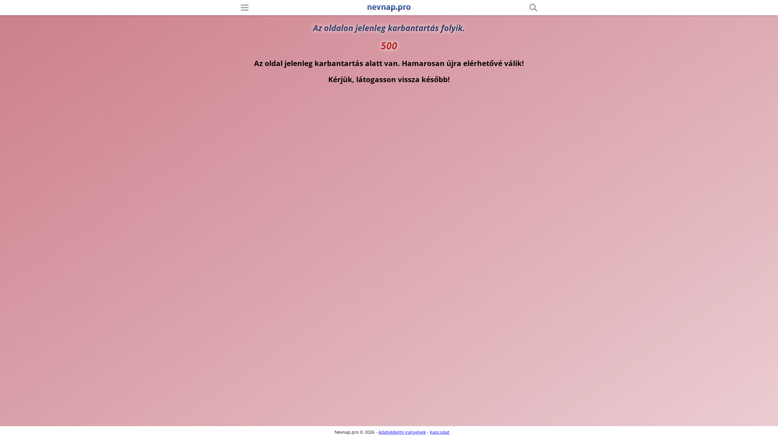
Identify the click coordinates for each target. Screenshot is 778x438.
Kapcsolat (439, 432)
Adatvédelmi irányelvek (402, 432)
